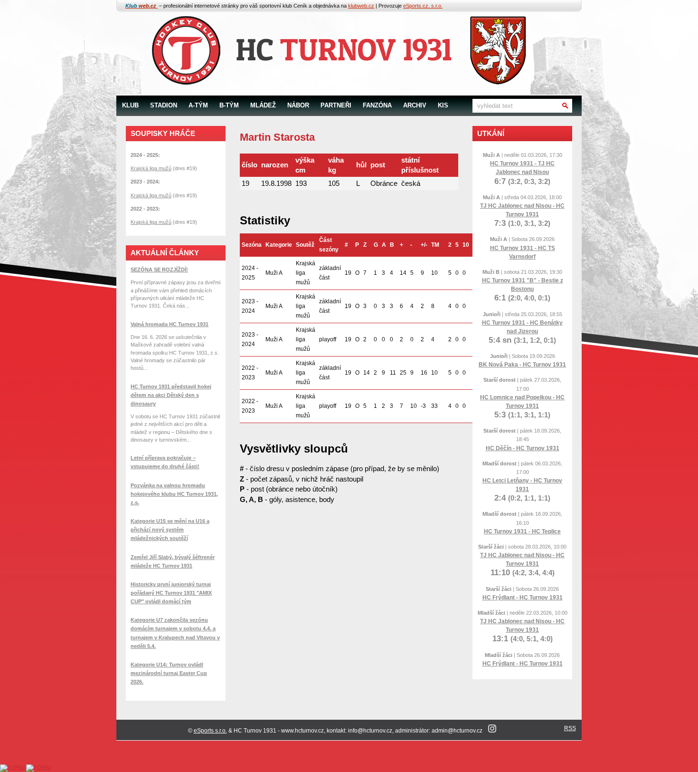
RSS (570, 728)
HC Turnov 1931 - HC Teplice (522, 531)
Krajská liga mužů (151, 168)
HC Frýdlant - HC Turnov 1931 (522, 597)
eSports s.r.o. (210, 730)
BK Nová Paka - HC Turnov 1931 (522, 364)
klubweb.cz (361, 6)
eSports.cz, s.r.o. (423, 6)
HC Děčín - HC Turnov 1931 (522, 448)
